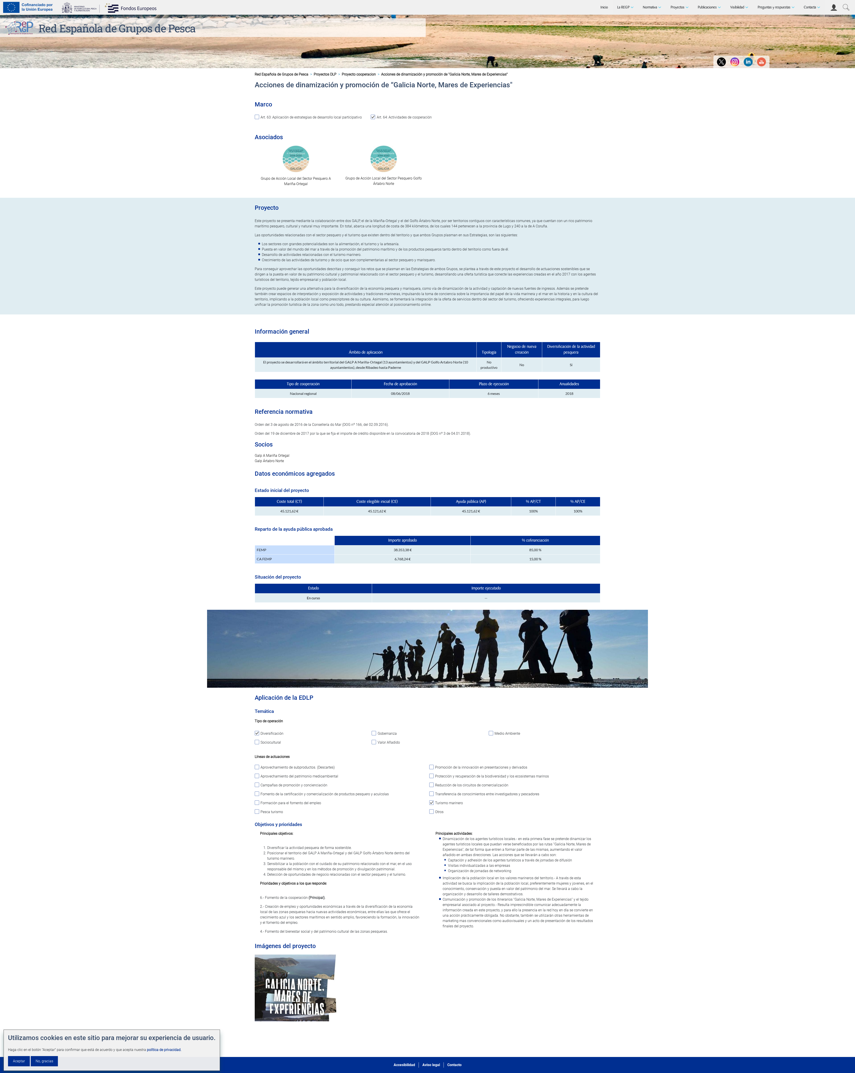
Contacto (454, 1065)
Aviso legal (431, 1065)
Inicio (604, 7)
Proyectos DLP (325, 74)
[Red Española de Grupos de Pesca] (20, 27)
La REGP (623, 7)
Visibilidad (737, 7)
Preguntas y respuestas (774, 7)
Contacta (810, 7)
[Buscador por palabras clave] (846, 7)
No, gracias (44, 1061)
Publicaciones (707, 7)
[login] (834, 7)
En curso (313, 598)
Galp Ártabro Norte (269, 461)
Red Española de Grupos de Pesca (117, 28)
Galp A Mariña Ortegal (272, 455)
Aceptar (19, 1061)
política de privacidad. (164, 1050)
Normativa (650, 7)
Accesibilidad (404, 1065)
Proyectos (677, 7)
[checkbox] (311, 119)
